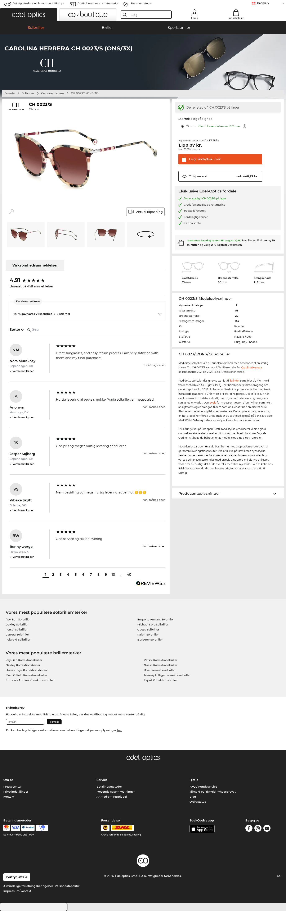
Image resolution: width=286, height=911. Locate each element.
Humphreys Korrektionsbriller (26, 670)
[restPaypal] (28, 828)
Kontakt (8, 796)
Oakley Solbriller (17, 624)
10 (113, 575)
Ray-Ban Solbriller (18, 619)
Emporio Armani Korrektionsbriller (30, 680)
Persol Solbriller (16, 629)
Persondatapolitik (67, 886)
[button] (28, 14)
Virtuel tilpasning (149, 212)
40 (129, 575)
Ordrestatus (197, 801)
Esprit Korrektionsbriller (160, 680)
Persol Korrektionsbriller (160, 660)
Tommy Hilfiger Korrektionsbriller (167, 675)
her (119, 730)
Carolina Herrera (52, 93)
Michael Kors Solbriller (152, 624)
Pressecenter (12, 786)
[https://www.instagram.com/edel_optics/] (258, 829)
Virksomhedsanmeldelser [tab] (35, 265)
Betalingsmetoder (109, 786)
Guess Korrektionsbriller (160, 665)
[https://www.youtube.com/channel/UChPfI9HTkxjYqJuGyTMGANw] (267, 829)
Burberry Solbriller (150, 639)
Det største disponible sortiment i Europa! (39, 3)
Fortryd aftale (16, 877)
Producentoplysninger (199, 493)
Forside (10, 93)
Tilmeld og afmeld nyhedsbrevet (212, 791)
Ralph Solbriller (148, 634)
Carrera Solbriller (17, 634)
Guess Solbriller (148, 629)
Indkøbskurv (236, 18)
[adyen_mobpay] (42, 828)
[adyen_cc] (6, 828)
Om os (8, 780)
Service (102, 780)
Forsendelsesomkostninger (116, 791)
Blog (192, 796)
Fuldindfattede (243, 331)
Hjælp (193, 780)
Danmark (263, 3)
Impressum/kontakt (17, 891)
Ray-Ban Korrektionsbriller (24, 660)
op (279, 876)
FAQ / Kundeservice (203, 786)
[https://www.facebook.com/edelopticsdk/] (249, 829)
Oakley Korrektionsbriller (23, 665)
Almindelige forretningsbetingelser (28, 886)
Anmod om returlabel (112, 796)
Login (194, 18)
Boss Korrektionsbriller (159, 670)
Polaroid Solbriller (18, 639)
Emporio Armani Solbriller (155, 619)
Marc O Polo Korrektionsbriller (26, 675)
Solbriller (28, 93)
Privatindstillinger (15, 791)
